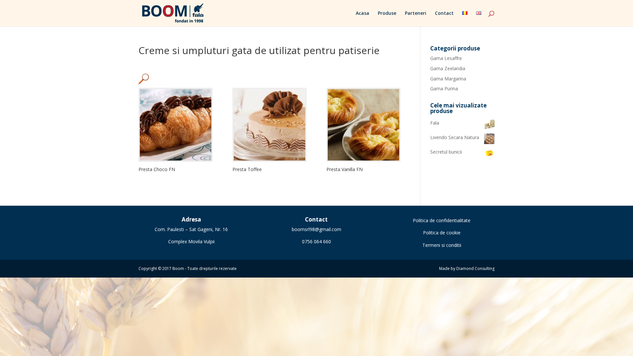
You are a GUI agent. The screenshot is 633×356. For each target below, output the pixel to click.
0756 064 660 (316, 241)
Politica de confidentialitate (441, 220)
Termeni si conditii (441, 245)
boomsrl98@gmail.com (316, 229)
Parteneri (415, 13)
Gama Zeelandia (447, 68)
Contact (444, 13)
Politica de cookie (442, 232)
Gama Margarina (448, 78)
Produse (387, 13)
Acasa (362, 13)
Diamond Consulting (475, 268)
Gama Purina (444, 88)
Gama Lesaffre (446, 58)
